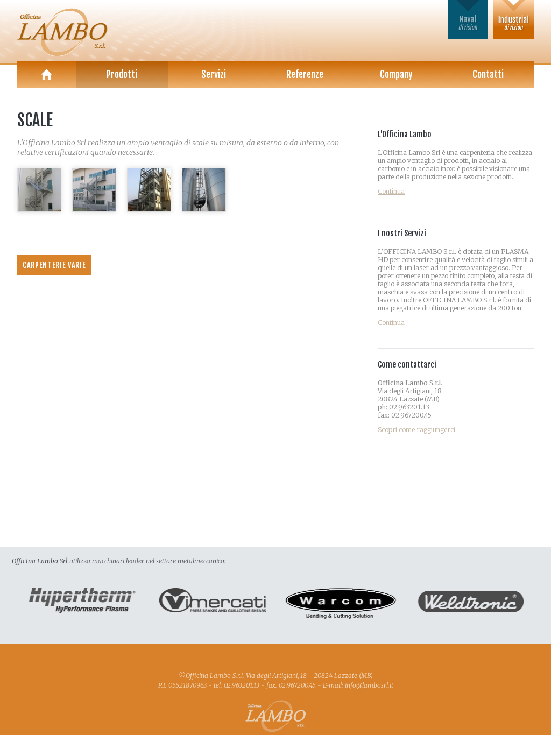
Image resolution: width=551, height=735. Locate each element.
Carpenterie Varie (54, 265)
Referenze (304, 74)
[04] (204, 209)
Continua (391, 191)
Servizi (213, 74)
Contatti (488, 74)
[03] (149, 209)
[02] (94, 209)
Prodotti (122, 74)
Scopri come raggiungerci (416, 430)
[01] (39, 209)
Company (396, 74)
